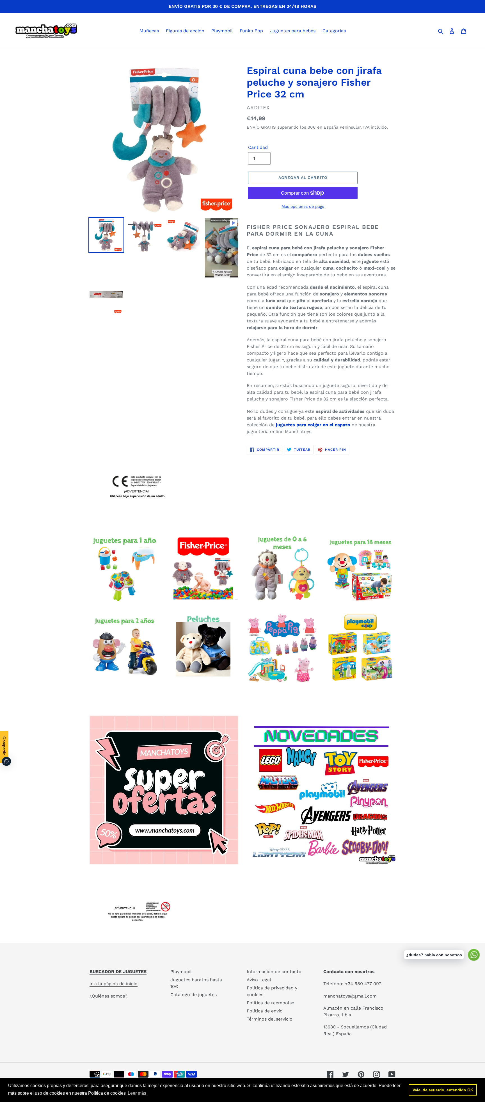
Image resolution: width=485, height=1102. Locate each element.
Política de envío (265, 1011)
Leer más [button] (137, 1093)
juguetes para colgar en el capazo (313, 424)
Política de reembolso (270, 1002)
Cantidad (258, 147)
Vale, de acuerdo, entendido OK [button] (443, 1090)
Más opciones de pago (303, 206)
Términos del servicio (269, 1019)
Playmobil (181, 971)
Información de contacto (274, 971)
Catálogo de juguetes (193, 994)
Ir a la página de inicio (114, 983)
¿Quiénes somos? (108, 996)
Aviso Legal (259, 979)
